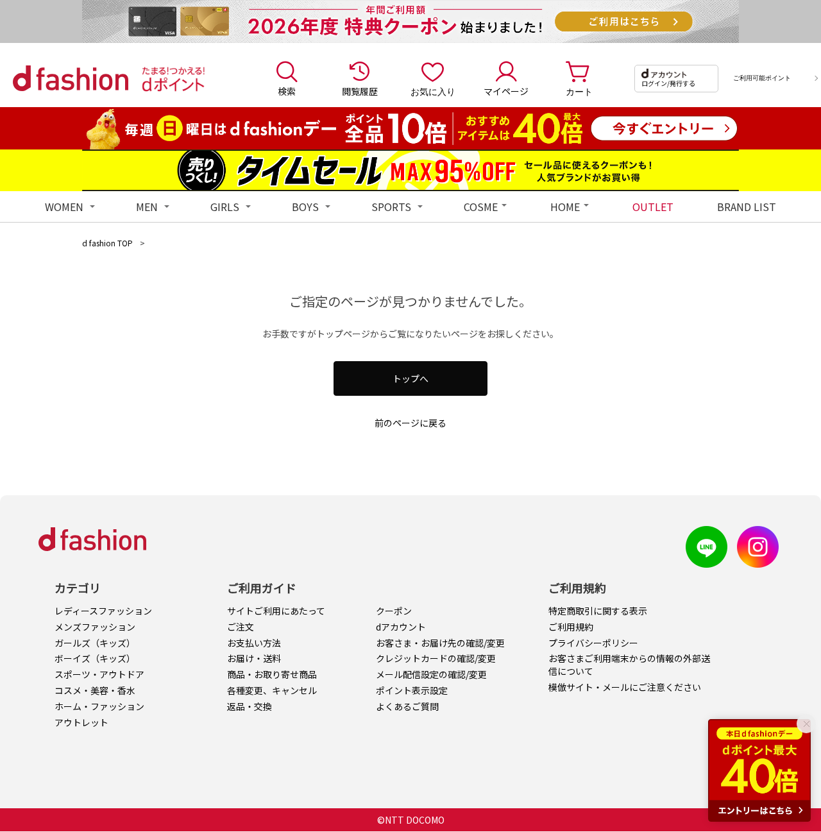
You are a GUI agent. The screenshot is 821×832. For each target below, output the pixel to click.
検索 (287, 91)
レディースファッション (103, 610)
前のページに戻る (410, 422)
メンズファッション (95, 626)
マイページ (506, 91)
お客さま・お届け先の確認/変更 (440, 642)
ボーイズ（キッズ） (95, 658)
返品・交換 (249, 706)
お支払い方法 (254, 642)
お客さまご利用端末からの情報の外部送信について (629, 664)
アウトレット (81, 722)
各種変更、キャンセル (272, 690)
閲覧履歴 (360, 91)
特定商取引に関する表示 (597, 610)
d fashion (70, 78)
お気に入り (432, 91)
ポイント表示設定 (412, 690)
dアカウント (401, 626)
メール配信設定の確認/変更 (431, 674)
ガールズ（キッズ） (95, 642)
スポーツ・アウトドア (99, 674)
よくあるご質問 (407, 706)
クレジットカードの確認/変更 (436, 658)
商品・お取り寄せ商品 (272, 674)
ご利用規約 (570, 626)
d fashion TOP (107, 242)
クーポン (394, 610)
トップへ (410, 378)
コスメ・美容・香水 (95, 690)
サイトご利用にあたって (276, 610)
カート (579, 91)
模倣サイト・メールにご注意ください (624, 687)
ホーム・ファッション (99, 706)
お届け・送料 (254, 658)
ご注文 (240, 626)
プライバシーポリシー (593, 642)
